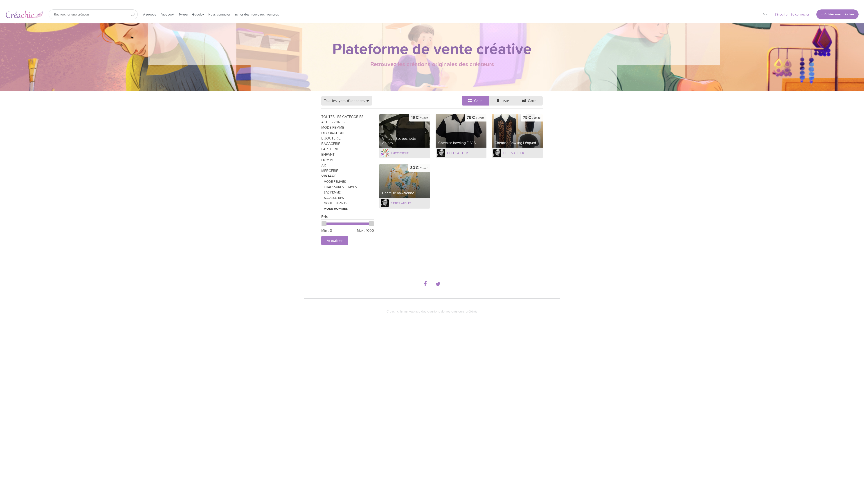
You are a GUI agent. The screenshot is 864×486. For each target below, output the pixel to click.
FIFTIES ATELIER (457, 153)
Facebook (167, 14)
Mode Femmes (335, 181)
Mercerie (329, 170)
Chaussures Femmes (340, 187)
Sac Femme (332, 192)
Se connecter (800, 14)
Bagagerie (330, 143)
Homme (327, 159)
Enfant (328, 154)
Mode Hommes (336, 208)
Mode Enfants (335, 203)
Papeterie (330, 148)
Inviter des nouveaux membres (256, 14)
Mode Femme (332, 127)
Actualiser (334, 240)
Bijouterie (331, 138)
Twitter (183, 14)
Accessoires (332, 121)
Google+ (198, 14)
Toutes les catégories (342, 116)
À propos (149, 14)
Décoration (332, 132)
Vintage (328, 175)
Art (324, 165)
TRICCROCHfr (400, 153)
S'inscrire (781, 14)
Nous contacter (219, 14)
